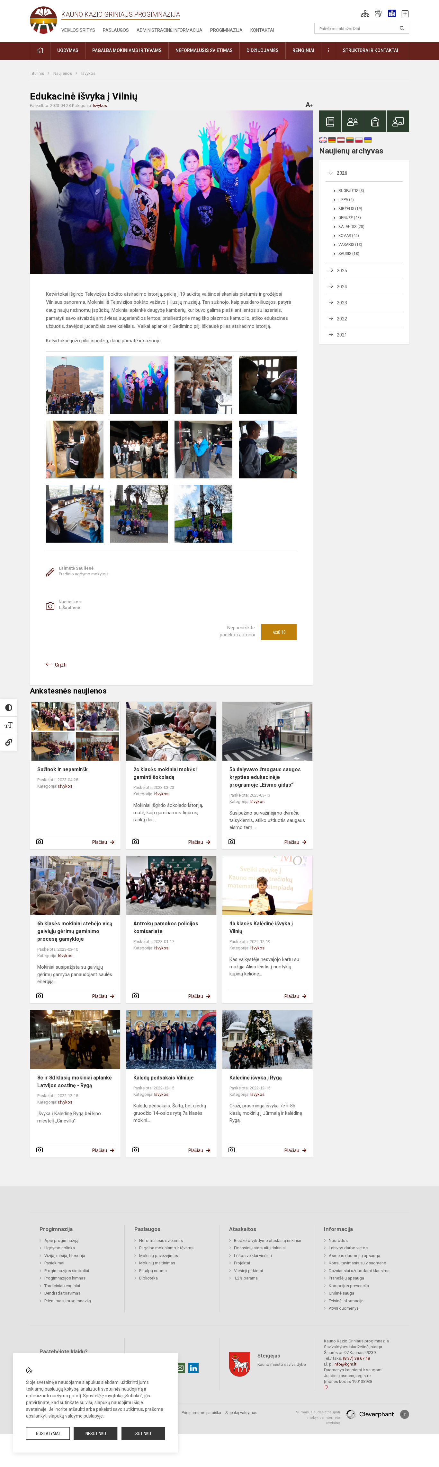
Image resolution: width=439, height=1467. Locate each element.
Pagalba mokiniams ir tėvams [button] (127, 50)
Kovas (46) (348, 235)
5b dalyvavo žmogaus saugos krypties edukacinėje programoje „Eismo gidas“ (265, 777)
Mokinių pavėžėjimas (158, 1255)
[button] (365, 13)
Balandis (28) (351, 226)
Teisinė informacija (346, 1300)
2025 (342, 270)
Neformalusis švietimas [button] (204, 50)
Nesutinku (95, 1433)
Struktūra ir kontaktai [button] (370, 50)
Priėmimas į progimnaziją (67, 1300)
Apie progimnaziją (61, 1240)
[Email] (180, 1368)
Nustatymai (48, 1433)
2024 (342, 286)
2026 (342, 173)
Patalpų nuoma (153, 1270)
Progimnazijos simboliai (66, 1270)
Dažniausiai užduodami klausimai (359, 1270)
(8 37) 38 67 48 (356, 1358)
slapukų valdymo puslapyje (76, 1416)
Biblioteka (148, 1278)
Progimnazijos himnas (64, 1278)
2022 (342, 318)
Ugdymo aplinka (59, 1247)
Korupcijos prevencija (349, 1285)
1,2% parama (246, 1278)
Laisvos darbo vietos (348, 1247)
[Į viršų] (404, 1414)
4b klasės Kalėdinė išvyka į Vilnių (261, 927)
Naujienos (63, 73)
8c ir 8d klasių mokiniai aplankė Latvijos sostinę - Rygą (74, 1081)
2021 (342, 334)
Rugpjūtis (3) (351, 190)
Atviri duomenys (344, 1308)
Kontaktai (262, 30)
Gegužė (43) (349, 217)
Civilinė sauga (341, 1293)
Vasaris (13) (350, 244)
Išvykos (88, 73)
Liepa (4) (346, 199)
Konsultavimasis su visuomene (357, 1263)
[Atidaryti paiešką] (402, 28)
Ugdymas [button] (67, 50)
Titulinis (37, 73)
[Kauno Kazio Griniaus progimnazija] (45, 20)
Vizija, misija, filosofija (64, 1255)
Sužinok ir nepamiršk (62, 769)
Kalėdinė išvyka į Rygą (255, 1078)
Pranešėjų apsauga (346, 1278)
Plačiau (99, 842)
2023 (342, 302)
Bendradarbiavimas (62, 1293)
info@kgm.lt (345, 1364)
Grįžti (61, 665)
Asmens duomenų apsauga (354, 1255)
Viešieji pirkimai (248, 1270)
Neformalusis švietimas (161, 1240)
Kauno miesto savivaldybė (281, 1364)
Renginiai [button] (303, 50)
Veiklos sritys (78, 30)
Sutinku (143, 1433)
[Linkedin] (193, 1368)
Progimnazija (226, 30)
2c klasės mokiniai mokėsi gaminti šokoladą (165, 773)
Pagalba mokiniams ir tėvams (166, 1247)
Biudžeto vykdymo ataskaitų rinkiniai (267, 1240)
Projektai (242, 1263)
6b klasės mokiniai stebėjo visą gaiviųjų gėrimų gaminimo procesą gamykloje (74, 931)
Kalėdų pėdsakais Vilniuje (163, 1078)
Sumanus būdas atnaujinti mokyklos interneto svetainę (318, 1417)
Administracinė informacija (169, 30)
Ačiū (279, 632)
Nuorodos (338, 1240)
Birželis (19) (350, 208)
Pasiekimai (54, 1263)
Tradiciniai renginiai (62, 1285)
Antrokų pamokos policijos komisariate (165, 927)
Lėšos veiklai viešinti (253, 1255)
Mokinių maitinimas (157, 1263)
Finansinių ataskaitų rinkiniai (260, 1247)
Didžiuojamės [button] (262, 50)
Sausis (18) (348, 253)
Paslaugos (116, 30)
